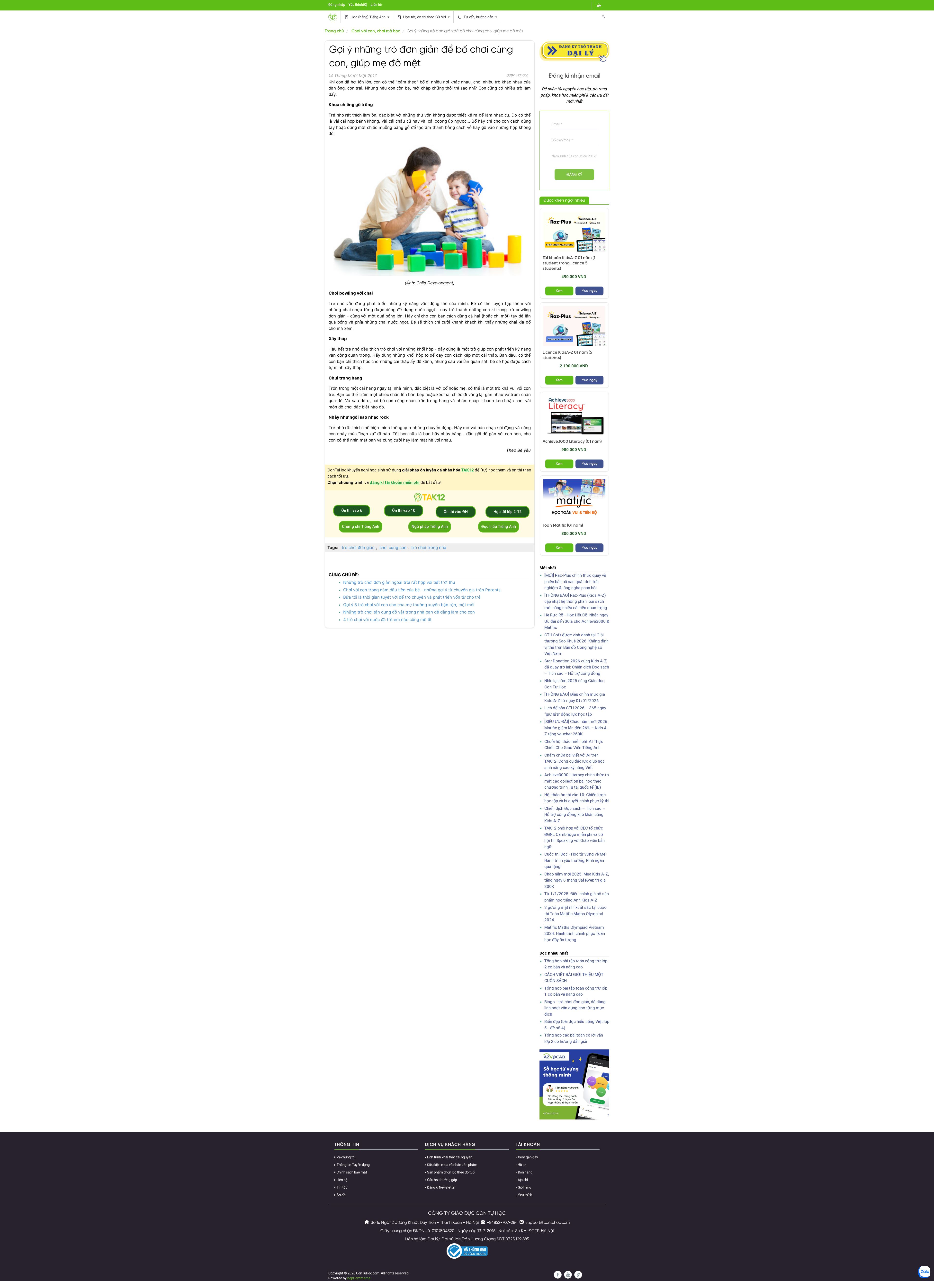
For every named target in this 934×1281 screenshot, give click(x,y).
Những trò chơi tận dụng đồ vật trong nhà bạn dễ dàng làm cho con (409, 612)
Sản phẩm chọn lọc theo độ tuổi (451, 1172)
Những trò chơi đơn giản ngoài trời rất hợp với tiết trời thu (399, 582)
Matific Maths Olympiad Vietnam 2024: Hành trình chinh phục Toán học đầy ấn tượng (574, 933)
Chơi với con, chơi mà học (375, 31)
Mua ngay (589, 291)
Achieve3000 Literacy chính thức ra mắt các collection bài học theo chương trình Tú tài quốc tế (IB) (576, 781)
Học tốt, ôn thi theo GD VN (422, 17)
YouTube (568, 1275)
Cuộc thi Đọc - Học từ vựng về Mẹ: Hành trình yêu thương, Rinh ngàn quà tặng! (575, 860)
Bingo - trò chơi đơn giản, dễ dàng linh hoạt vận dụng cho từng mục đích (575, 1008)
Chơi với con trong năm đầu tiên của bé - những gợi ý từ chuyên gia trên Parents (422, 589)
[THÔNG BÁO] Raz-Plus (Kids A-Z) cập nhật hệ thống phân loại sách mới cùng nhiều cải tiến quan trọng (575, 601)
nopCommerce (358, 1278)
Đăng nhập (336, 5)
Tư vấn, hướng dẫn (475, 17)
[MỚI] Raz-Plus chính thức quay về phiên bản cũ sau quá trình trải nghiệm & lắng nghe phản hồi (575, 581)
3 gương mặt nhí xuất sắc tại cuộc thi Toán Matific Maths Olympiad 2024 (575, 913)
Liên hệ (376, 5)
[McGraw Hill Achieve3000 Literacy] (574, 415)
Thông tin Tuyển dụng (353, 1165)
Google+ (578, 1275)
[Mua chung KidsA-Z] (574, 232)
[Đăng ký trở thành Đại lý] (574, 50)
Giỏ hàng (524, 1187)
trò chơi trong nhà (428, 547)
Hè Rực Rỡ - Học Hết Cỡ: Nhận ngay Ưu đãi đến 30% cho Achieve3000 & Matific (576, 621)
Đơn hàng (525, 1172)
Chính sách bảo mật (352, 1172)
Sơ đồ (341, 1195)
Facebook (558, 1275)
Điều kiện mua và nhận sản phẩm (452, 1165)
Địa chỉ (523, 1180)
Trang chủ (334, 31)
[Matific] (574, 499)
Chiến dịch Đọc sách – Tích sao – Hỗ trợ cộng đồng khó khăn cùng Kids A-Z (574, 814)
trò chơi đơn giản (358, 547)
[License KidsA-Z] (574, 326)
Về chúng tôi (346, 1157)
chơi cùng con (392, 547)
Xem (559, 291)
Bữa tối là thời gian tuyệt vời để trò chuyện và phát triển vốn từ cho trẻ (412, 597)
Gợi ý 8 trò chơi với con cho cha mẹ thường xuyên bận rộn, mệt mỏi (408, 604)
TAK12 (467, 470)
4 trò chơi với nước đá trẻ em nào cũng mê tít (387, 619)
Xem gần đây (528, 1157)
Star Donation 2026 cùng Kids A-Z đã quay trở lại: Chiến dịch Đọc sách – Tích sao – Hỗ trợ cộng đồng (576, 667)
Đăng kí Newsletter (441, 1187)
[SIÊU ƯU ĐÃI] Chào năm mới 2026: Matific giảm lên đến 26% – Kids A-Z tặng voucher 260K (576, 727)
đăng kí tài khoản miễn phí (395, 482)
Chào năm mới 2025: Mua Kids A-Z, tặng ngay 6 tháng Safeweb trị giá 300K (576, 880)
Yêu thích (525, 1195)
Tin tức (342, 1187)
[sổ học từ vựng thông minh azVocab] (574, 1084)
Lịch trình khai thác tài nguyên (449, 1157)
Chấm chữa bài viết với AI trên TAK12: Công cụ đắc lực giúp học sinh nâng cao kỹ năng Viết (574, 761)
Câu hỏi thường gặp (442, 1180)
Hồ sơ (522, 1165)
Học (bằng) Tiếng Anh (365, 17)
